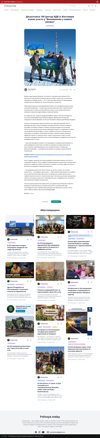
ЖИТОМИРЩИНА (50, 25)
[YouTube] (43, 432)
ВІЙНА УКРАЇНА (11, 284)
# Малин (6, 10)
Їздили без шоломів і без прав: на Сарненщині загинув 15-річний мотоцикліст (28, 436)
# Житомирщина (14, 10)
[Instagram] (39, 432)
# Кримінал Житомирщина (27, 10)
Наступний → (56, 201)
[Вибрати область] (97, 2)
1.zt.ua (32, 193)
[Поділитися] (70, 89)
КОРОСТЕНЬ (49, 287)
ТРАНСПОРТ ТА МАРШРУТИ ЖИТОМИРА (76, 344)
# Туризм (65, 10)
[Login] (95, 6)
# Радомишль (39, 10)
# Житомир (92, 10)
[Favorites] (92, 6)
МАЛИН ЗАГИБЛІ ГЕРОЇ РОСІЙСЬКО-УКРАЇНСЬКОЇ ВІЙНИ (78, 236)
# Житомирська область (75, 10)
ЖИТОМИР (54, 327)
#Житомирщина (50, 210)
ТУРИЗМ (40, 327)
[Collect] (74, 89)
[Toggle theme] (89, 6)
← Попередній (44, 201)
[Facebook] (36, 432)
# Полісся (85, 10)
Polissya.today (10, 6)
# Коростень (48, 10)
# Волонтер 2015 (57, 10)
